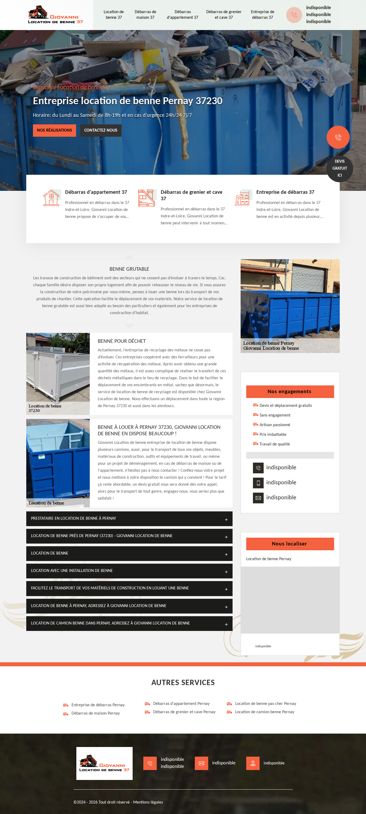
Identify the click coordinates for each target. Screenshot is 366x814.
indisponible (318, 7)
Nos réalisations (54, 130)
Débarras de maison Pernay (96, 713)
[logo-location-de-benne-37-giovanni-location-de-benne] (55, 15)
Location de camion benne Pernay (264, 712)
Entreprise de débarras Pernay (98, 705)
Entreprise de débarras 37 (285, 192)
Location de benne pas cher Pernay (265, 704)
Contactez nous (100, 130)
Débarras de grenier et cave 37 (191, 196)
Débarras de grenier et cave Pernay (184, 712)
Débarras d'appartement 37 (96, 192)
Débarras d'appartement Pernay (181, 704)
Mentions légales (148, 802)
